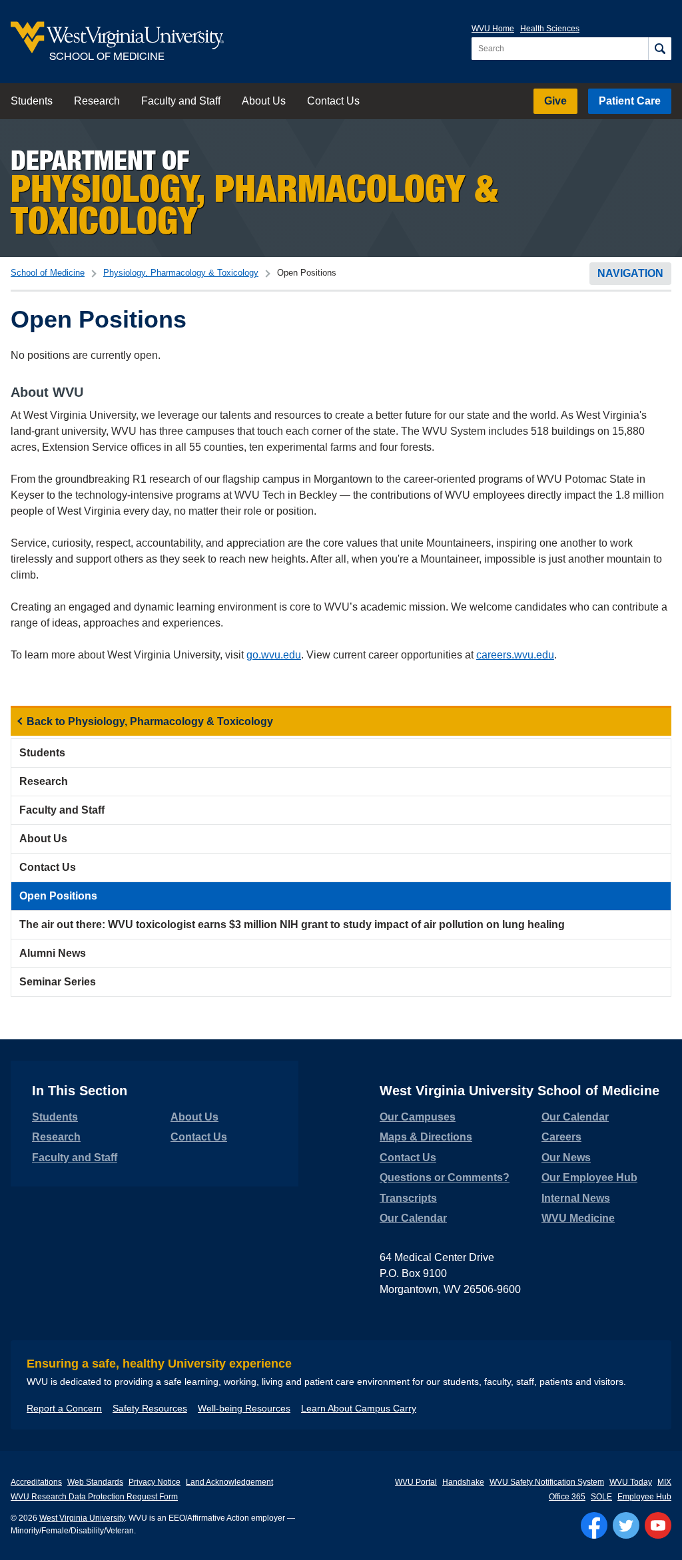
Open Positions (58, 896)
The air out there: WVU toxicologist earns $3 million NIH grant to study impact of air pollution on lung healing (292, 924)
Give (555, 101)
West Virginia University (82, 1518)
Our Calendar (413, 1218)
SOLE (601, 1496)
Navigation (630, 273)
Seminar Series (57, 981)
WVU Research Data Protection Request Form (94, 1496)
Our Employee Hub (589, 1177)
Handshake (463, 1482)
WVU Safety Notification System (547, 1482)
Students (32, 101)
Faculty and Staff (180, 101)
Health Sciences (549, 29)
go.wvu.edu (273, 654)
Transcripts (408, 1198)
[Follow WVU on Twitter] (626, 1525)
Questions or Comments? (445, 1177)
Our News (566, 1157)
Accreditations (36, 1482)
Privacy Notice (154, 1482)
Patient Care (630, 101)
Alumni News (52, 953)
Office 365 (567, 1496)
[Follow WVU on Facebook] (594, 1525)
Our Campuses (418, 1117)
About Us (264, 101)
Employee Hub (644, 1496)
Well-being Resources (244, 1408)
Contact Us (333, 101)
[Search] (659, 48)
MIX (664, 1482)
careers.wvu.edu (515, 654)
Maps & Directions (426, 1137)
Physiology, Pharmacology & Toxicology (180, 273)
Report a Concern (64, 1408)
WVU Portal (416, 1482)
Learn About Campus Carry (358, 1408)
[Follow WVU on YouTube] (658, 1525)
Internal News (575, 1198)
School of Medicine (48, 273)
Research (97, 101)
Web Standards (95, 1482)
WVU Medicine (578, 1218)
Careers (561, 1137)
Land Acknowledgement (229, 1482)
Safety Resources (150, 1408)
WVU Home (493, 29)
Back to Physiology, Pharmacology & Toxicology (150, 721)
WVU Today (630, 1482)
